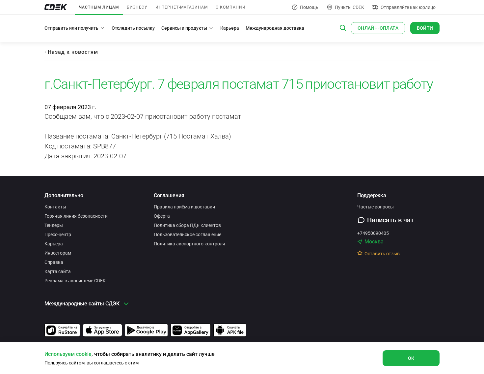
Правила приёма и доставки (184, 206)
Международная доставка (275, 28)
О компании (231, 7)
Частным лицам (99, 7)
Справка (53, 262)
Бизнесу (137, 7)
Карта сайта (57, 271)
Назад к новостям (73, 52)
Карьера (229, 28)
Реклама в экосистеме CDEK (75, 280)
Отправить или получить (71, 28)
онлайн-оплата (378, 28)
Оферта (162, 216)
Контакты (55, 206)
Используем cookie (68, 354)
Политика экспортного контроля (189, 243)
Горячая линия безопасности (76, 216)
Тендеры (53, 225)
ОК (411, 358)
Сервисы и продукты (184, 28)
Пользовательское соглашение (187, 234)
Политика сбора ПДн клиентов (187, 225)
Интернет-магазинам (181, 7)
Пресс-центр (57, 234)
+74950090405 (373, 233)
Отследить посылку (133, 28)
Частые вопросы (375, 206)
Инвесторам (57, 253)
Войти (425, 28)
